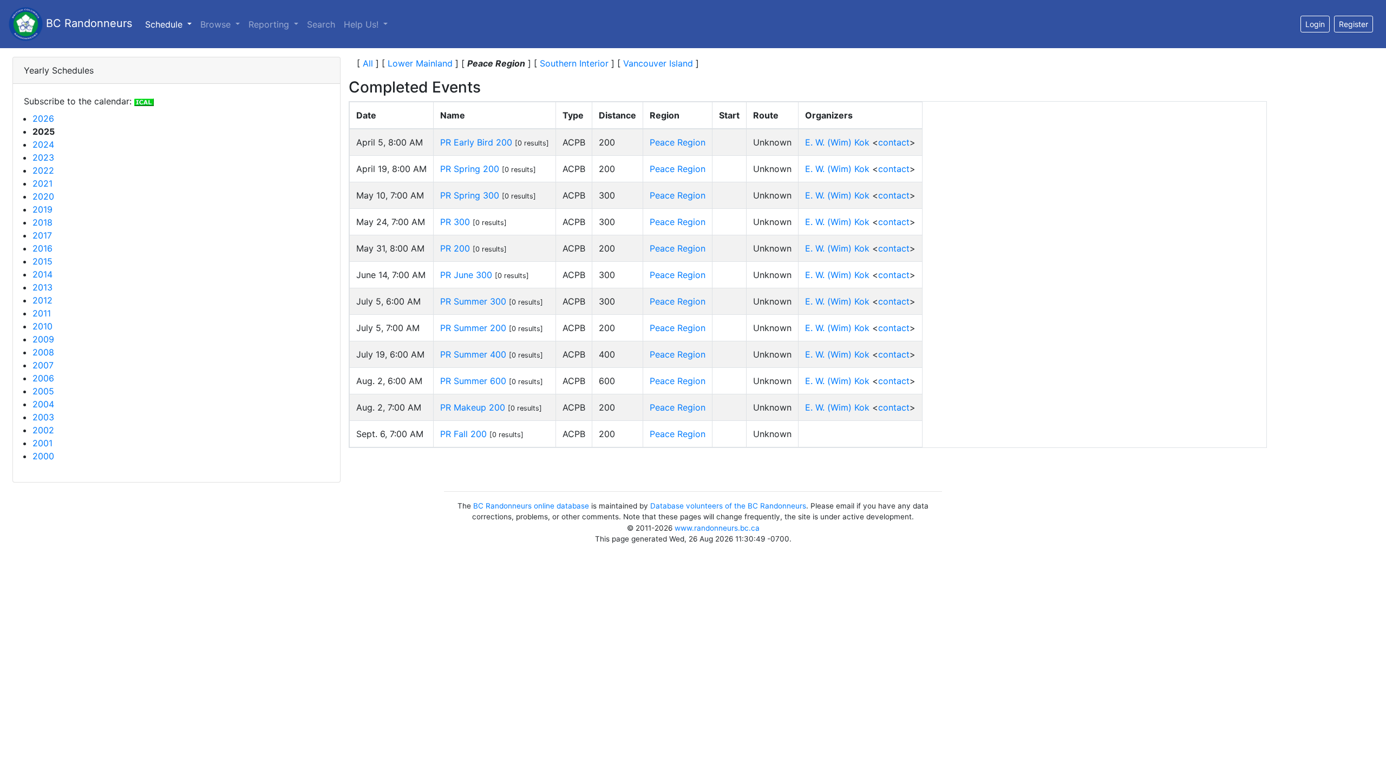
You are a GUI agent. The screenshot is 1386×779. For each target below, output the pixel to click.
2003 (43, 417)
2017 (42, 235)
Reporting (270, 24)
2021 (42, 183)
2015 (42, 261)
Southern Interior (574, 63)
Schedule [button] (170, 24)
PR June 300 (466, 274)
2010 (42, 326)
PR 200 (455, 248)
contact (894, 142)
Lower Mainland (420, 63)
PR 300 (455, 221)
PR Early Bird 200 (476, 142)
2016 (42, 248)
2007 (43, 365)
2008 (43, 352)
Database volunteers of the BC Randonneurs (728, 505)
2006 (43, 378)
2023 (43, 157)
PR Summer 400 (473, 354)
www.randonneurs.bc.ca (717, 528)
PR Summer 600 (473, 380)
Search (321, 24)
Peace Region (677, 142)
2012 (42, 300)
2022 (43, 170)
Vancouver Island (658, 63)
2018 (42, 222)
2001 (42, 443)
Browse (216, 24)
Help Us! (362, 24)
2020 (43, 196)
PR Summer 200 (473, 327)
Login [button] (1315, 24)
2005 (43, 391)
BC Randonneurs (87, 23)
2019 (42, 209)
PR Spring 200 (469, 168)
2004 (43, 404)
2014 (42, 274)
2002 (43, 430)
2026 (43, 118)
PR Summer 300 (473, 301)
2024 (43, 144)
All (368, 63)
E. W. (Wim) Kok (837, 142)
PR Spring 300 (469, 195)
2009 (43, 339)
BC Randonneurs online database (531, 505)
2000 (43, 456)
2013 (42, 287)
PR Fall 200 (463, 433)
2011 (41, 313)
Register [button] (1353, 24)
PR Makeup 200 (472, 407)
